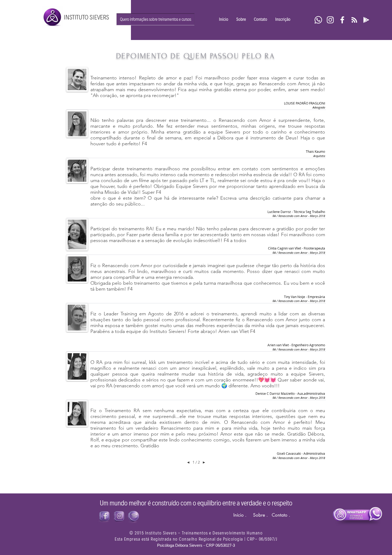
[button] (155, 19)
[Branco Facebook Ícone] (342, 20)
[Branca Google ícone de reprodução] (366, 20)
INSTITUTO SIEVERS (86, 17)
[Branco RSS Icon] (354, 20)
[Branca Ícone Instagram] (330, 20)
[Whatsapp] (318, 20)
